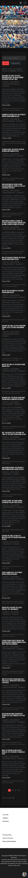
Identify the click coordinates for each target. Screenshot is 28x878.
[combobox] (14, 58)
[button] (25, 2)
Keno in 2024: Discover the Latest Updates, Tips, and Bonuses (12, 608)
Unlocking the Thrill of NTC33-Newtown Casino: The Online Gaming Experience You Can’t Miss (12, 77)
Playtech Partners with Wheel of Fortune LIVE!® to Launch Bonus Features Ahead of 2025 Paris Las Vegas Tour (13, 41)
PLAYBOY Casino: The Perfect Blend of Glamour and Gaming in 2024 (13, 150)
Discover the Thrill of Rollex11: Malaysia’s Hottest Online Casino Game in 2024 (13, 537)
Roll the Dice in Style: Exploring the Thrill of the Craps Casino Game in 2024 (14, 433)
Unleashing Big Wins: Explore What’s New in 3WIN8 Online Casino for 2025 (13, 468)
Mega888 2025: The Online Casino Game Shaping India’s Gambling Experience (13, 398)
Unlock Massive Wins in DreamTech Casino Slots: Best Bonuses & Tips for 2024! (13, 715)
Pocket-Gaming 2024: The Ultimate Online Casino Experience (12, 573)
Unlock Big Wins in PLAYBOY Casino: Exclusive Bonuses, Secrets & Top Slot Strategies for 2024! (13, 186)
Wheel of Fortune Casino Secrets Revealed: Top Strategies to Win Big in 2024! (13, 752)
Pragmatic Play (5, 24)
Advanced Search (16, 63)
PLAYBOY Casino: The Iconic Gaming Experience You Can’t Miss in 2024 (12, 502)
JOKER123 (3, 10)
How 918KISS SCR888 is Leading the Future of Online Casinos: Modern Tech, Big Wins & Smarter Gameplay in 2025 (14, 222)
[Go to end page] (3, 793)
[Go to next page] (22, 790)
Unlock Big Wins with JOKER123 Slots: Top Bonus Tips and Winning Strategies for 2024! (12, 13)
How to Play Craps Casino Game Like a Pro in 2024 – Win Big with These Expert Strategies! (13, 681)
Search (6, 63)
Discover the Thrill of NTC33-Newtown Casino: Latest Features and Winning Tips (13, 327)
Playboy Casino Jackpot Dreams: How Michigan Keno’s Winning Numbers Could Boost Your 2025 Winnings (14, 642)
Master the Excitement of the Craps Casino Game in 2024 (13, 292)
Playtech (3, 38)
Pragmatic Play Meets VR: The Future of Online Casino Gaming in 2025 (13, 27)
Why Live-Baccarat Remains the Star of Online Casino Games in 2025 (13, 258)
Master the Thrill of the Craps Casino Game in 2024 (13, 365)
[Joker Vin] (9, 3)
